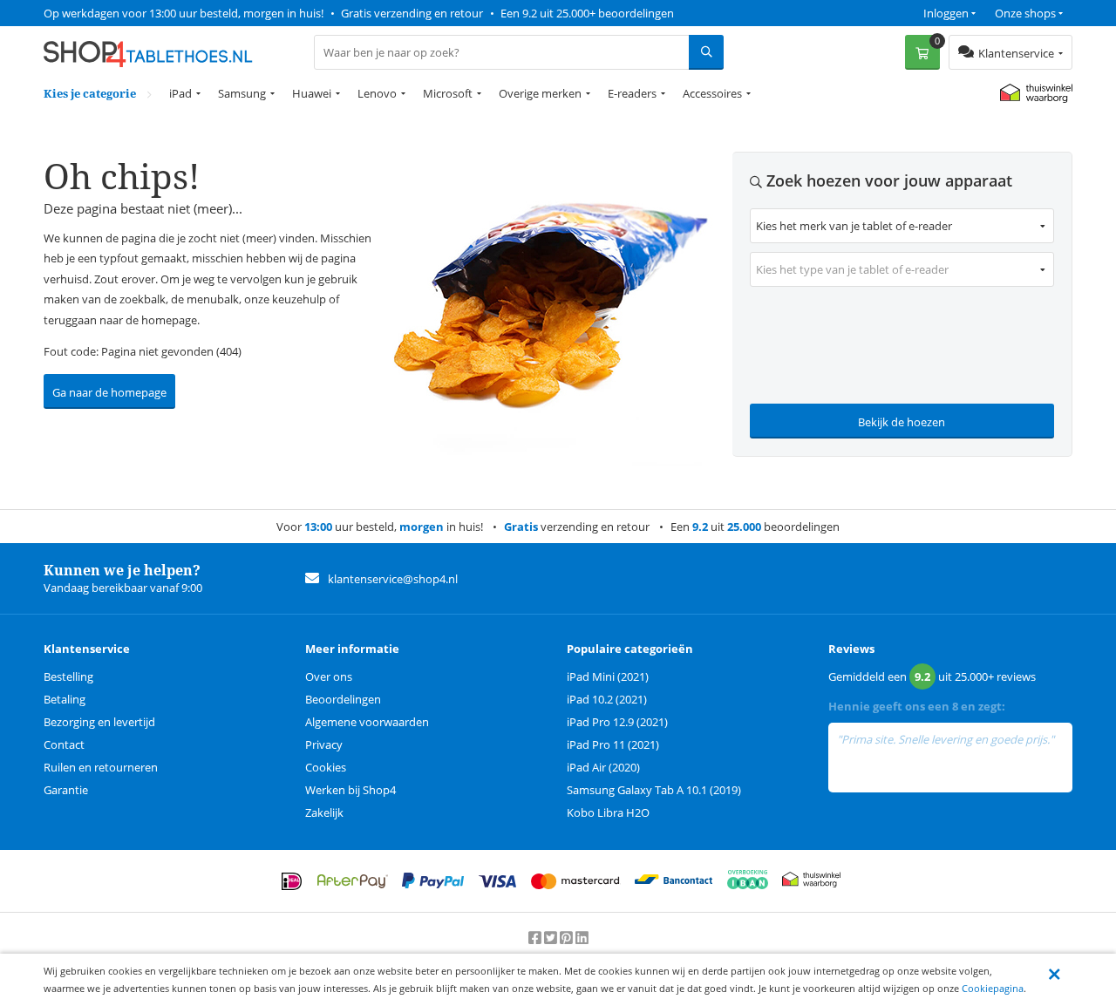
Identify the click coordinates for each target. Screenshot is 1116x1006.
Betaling (64, 699)
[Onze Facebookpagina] (536, 938)
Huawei (311, 93)
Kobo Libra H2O (608, 812)
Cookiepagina (993, 988)
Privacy (324, 744)
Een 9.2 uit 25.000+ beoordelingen (587, 13)
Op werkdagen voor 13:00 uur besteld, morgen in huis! (183, 13)
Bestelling (68, 676)
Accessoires (712, 93)
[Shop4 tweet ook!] (552, 938)
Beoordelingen (343, 699)
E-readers (632, 93)
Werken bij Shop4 (350, 790)
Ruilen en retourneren (101, 767)
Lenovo (377, 93)
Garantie (66, 790)
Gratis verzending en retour (412, 13)
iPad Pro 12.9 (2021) (617, 722)
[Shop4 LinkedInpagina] (582, 938)
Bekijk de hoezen (901, 422)
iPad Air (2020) (603, 767)
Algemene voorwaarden (367, 722)
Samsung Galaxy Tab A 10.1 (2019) (654, 790)
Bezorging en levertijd (99, 722)
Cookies (325, 767)
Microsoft (448, 93)
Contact (64, 744)
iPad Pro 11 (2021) (613, 744)
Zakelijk (324, 812)
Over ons (328, 676)
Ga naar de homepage (109, 392)
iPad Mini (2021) (608, 676)
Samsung (242, 93)
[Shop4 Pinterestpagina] (567, 938)
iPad (180, 93)
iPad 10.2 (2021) (607, 699)
